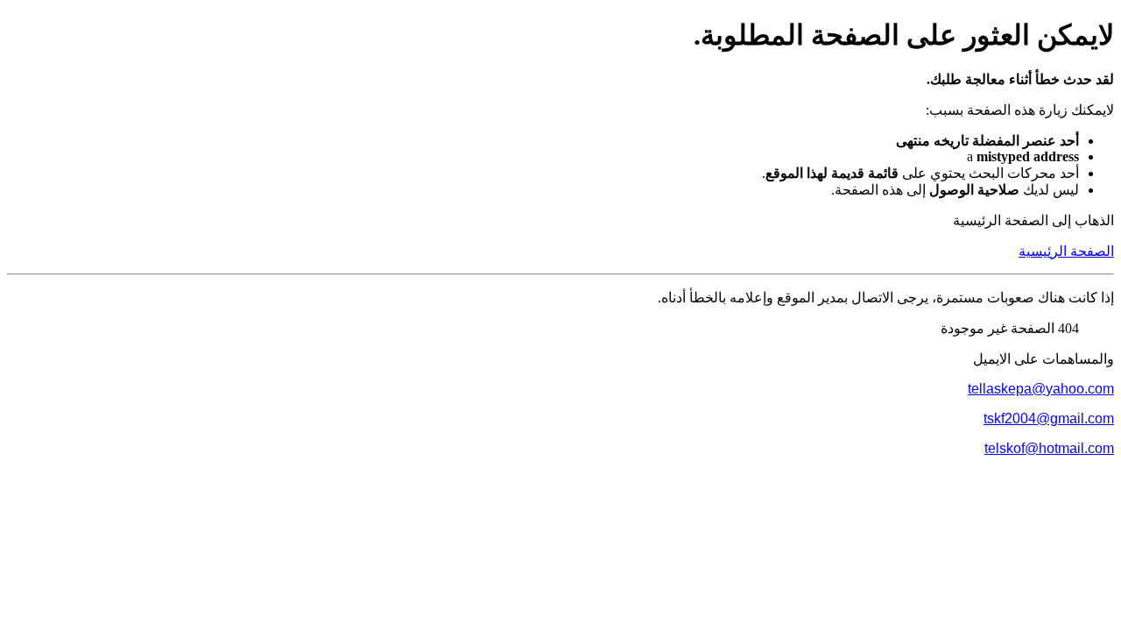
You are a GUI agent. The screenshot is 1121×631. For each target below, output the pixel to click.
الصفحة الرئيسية (1066, 251)
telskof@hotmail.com (1049, 448)
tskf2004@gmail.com (1049, 418)
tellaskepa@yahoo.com (1041, 388)
